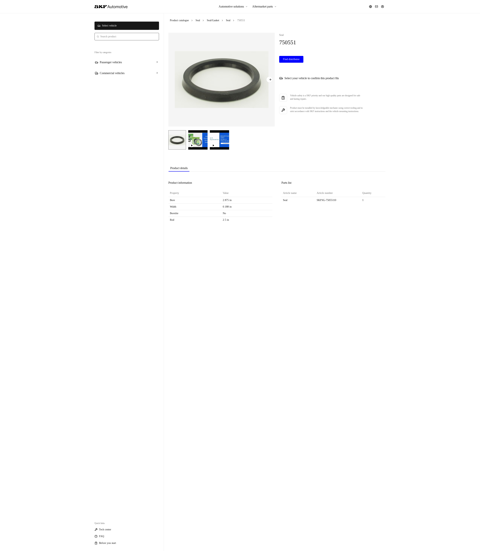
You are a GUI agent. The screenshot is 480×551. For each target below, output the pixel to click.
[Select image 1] (177, 140)
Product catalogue (179, 20)
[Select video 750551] (198, 140)
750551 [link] (241, 20)
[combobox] (126, 36)
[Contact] (377, 7)
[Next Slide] (269, 80)
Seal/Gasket (213, 20)
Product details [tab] (179, 168)
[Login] (383, 7)
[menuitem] (233, 6)
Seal (198, 20)
